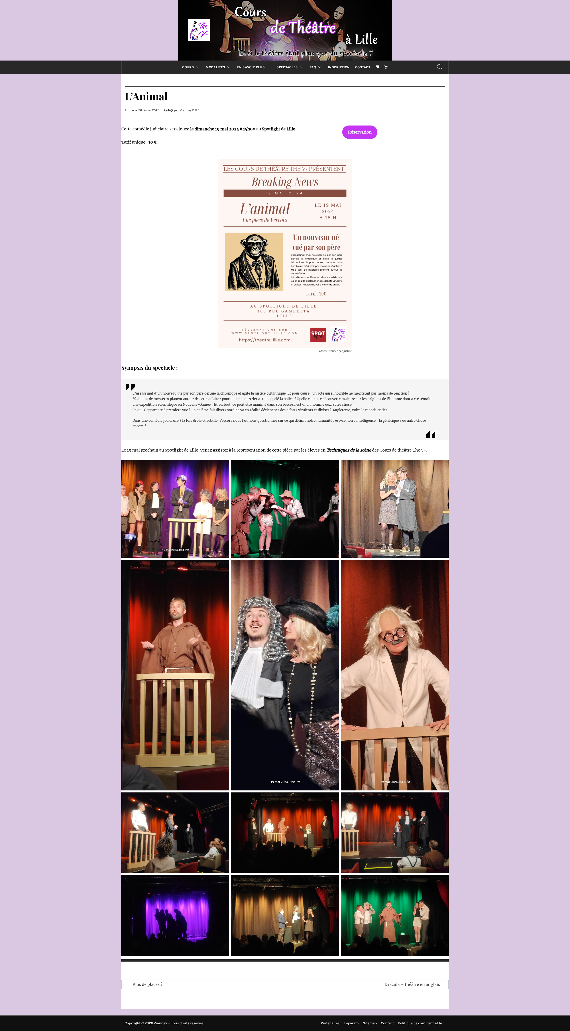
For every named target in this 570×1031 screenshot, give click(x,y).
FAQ (313, 67)
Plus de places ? (147, 984)
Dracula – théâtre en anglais (412, 984)
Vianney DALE (190, 110)
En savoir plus (251, 67)
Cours (188, 67)
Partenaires (330, 1023)
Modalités (215, 67)
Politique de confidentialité (420, 1023)
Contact (362, 67)
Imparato (351, 1023)
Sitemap (370, 1023)
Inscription (339, 67)
